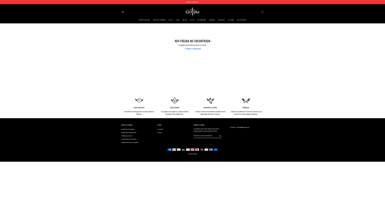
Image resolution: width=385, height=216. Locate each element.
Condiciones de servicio (128, 139)
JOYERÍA (231, 20)
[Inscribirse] (220, 135)
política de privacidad (127, 129)
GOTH (171, 20)
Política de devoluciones (128, 132)
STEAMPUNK (201, 20)
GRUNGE (212, 20)
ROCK (192, 20)
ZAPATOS (221, 20)
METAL (185, 20)
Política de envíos (126, 136)
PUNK (178, 20)
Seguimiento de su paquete (129, 142)
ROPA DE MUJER (144, 20)
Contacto (160, 129)
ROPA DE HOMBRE (159, 20)
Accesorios (242, 20)
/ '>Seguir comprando (192, 49)
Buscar (160, 132)
